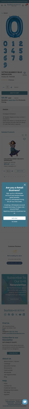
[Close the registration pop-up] (25, 185)
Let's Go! (14, 218)
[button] (25, 402)
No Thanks (14, 221)
